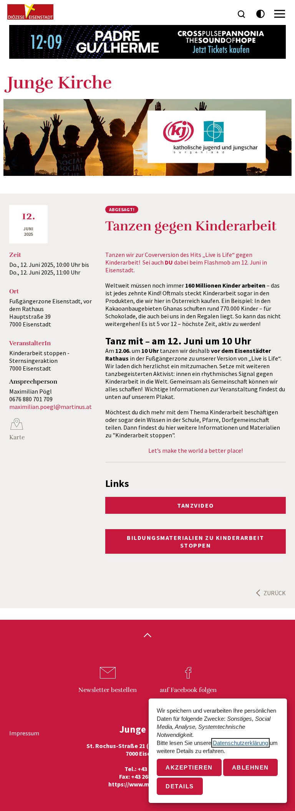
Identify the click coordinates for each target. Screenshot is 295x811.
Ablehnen (250, 767)
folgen (188, 690)
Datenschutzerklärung (240, 743)
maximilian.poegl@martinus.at (50, 406)
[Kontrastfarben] (260, 14)
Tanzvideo (195, 505)
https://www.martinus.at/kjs (147, 784)
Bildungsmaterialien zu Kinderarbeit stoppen (195, 541)
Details (180, 786)
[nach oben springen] (147, 636)
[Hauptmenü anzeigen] (279, 14)
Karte (17, 437)
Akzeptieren (189, 767)
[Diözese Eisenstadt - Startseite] (30, 12)
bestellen (107, 690)
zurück (275, 593)
